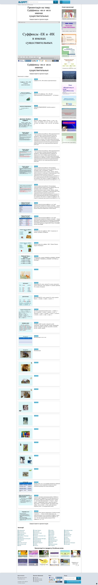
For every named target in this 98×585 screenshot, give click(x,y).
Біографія (52, 531)
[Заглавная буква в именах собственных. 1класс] (22, 562)
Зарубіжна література (23, 535)
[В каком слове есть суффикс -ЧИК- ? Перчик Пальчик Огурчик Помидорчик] (26, 247)
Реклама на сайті (38, 580)
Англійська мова (68, 530)
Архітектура (21, 531)
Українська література (70, 542)
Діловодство (21, 534)
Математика (68, 535)
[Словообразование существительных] (69, 76)
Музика (36, 537)
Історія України (37, 530)
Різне (20, 541)
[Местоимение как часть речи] (54, 553)
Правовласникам (38, 578)
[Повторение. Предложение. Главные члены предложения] (44, 562)
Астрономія (36, 531)
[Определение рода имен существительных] (69, 64)
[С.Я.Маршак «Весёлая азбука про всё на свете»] (75, 553)
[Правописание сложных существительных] (69, 113)
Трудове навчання (38, 542)
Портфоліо (21, 539)
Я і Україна (52, 545)
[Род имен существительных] (69, 14)
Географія (52, 533)
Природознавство (54, 539)
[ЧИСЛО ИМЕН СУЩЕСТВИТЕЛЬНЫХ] (69, 26)
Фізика (35, 544)
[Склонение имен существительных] (69, 138)
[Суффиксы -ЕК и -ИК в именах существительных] (26, 83)
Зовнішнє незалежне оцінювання (40, 535)
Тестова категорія (23, 542)
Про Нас (36, 577)
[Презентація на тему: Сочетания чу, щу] (54, 562)
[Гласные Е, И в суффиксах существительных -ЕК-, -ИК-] (69, 39)
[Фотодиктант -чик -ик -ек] (26, 340)
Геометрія (67, 533)
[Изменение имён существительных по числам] (69, 51)
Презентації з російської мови (27, 4)
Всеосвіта (37, 581)
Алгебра (51, 530)
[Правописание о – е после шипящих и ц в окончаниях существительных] (69, 125)
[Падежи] (33, 553)
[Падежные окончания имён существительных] (69, 101)
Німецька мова (53, 537)
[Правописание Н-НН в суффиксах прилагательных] (22, 553)
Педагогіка (52, 538)
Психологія (67, 539)
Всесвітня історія (38, 533)
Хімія (20, 545)
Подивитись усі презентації (75, 563)
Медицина (21, 537)
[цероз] (65, 562)
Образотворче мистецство (24, 538)
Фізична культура (53, 544)
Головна (19, 4)
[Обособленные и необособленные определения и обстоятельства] (44, 553)
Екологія (36, 534)
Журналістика (68, 534)
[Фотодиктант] (26, 353)
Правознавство (37, 539)
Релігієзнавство (37, 541)
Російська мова (53, 541)
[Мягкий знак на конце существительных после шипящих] (69, 88)
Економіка (52, 534)
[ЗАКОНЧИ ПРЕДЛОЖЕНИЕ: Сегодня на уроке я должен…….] (26, 110)
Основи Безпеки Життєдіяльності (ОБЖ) (40, 538)
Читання (36, 545)
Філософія (67, 544)
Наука (66, 537)
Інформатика (22, 530)
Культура (52, 535)
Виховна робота (22, 533)
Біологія (67, 531)
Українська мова (22, 544)
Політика (67, 538)
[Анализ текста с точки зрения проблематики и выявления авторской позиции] (33, 562)
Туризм (51, 542)
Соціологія (67, 541)
